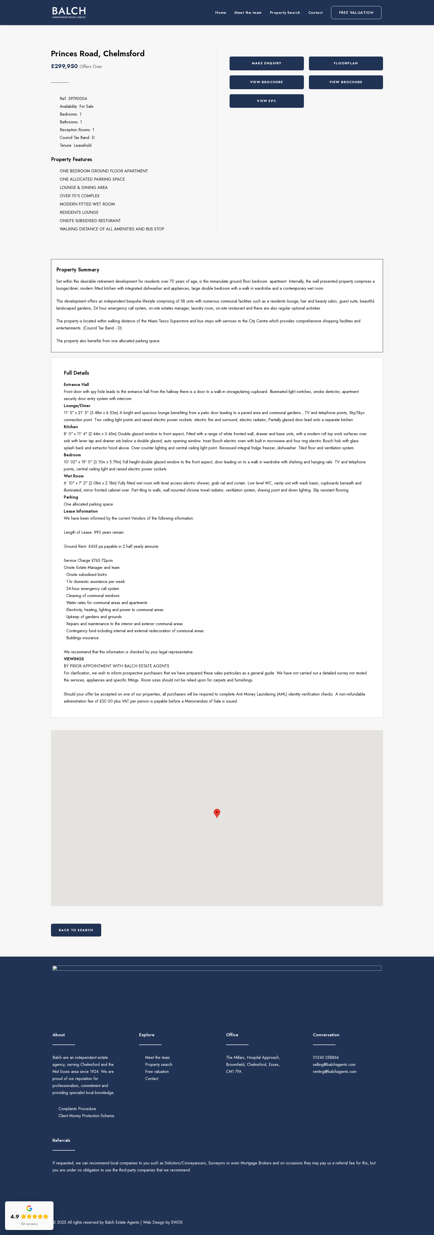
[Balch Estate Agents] (68, 12)
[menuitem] (222, 12)
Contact (315, 12)
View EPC (266, 100)
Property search (158, 1064)
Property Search (285, 12)
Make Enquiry (266, 63)
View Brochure (266, 82)
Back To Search (76, 930)
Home (220, 12)
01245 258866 (326, 1057)
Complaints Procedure (77, 1109)
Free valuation (157, 1071)
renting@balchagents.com (334, 1071)
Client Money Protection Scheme (86, 1116)
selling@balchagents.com (334, 1064)
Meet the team (248, 12)
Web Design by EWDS (163, 1222)
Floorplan (346, 63)
